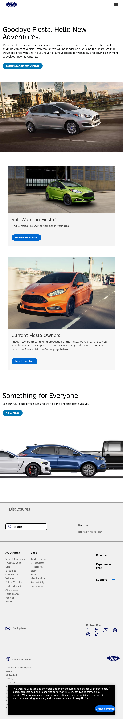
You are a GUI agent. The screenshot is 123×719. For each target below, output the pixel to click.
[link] (23, 65)
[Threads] (88, 634)
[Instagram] (115, 630)
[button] (105, 555)
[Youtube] (105, 630)
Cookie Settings (105, 708)
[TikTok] (96, 634)
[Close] (109, 690)
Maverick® (96, 532)
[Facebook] (88, 630)
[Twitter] (96, 630)
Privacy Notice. (80, 698)
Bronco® (83, 532)
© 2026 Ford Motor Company (18, 668)
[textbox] (26, 527)
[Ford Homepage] (113, 658)
